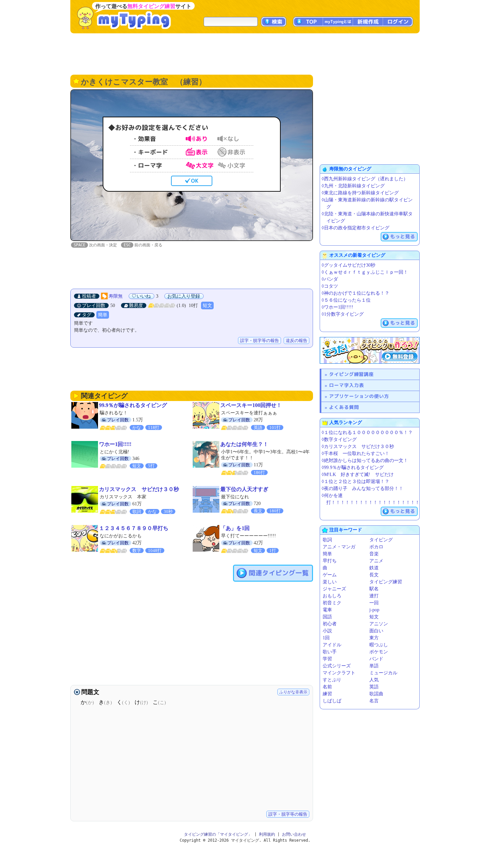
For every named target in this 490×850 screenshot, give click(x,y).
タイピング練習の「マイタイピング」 (218, 834)
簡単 (102, 314)
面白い (376, 630)
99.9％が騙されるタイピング (133, 405)
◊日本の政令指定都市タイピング (355, 227)
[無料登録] (370, 350)
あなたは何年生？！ (244, 444)
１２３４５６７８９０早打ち (133, 528)
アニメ (376, 560)
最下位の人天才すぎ (244, 489)
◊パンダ (330, 279)
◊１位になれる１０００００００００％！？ (367, 432)
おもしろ (332, 595)
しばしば (332, 700)
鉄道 (374, 567)
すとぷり (332, 679)
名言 (374, 700)
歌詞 (327, 539)
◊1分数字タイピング (343, 314)
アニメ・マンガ (339, 546)
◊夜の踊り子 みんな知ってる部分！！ (362, 488)
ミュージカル (383, 672)
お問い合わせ (294, 834)
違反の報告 (296, 340)
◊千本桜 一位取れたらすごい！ (355, 453)
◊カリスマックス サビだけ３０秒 (358, 446)
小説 (327, 630)
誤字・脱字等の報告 (259, 340)
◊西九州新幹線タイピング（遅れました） (365, 178)
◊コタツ (330, 286)
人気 (374, 679)
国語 (327, 616)
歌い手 (330, 651)
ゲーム (330, 574)
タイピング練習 (385, 581)
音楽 (374, 553)
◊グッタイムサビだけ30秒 (348, 265)
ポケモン (378, 651)
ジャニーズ (334, 588)
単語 (374, 665)
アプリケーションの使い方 (359, 396)
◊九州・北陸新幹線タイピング (353, 185)
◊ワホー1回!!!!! (337, 307)
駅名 (374, 588)
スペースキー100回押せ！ (251, 405)
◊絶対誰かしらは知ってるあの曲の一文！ (365, 460)
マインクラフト (339, 672)
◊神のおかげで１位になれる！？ (355, 293)
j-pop (374, 609)
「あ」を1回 (235, 528)
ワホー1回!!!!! (115, 444)
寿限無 (116, 296)
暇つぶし (378, 644)
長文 (374, 574)
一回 (374, 602)
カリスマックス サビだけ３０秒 (139, 489)
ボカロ (376, 546)
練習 (327, 693)
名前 (327, 686)
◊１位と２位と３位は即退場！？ (355, 481)
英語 (374, 686)
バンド (376, 658)
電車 (327, 609)
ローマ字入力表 (346, 385)
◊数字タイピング (339, 439)
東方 (374, 637)
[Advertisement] (245, 53)
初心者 (330, 623)
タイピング (381, 539)
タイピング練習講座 (351, 374)
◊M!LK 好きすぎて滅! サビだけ (358, 474)
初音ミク (332, 602)
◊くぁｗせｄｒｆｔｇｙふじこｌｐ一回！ (365, 272)
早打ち (330, 560)
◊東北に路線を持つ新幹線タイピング (360, 192)
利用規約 (267, 834)
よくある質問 (344, 407)
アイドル (332, 644)
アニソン (378, 623)
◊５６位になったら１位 (346, 300)
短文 (207, 305)
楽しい (330, 581)
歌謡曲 (376, 693)
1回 (326, 637)
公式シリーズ (337, 665)
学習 (327, 658)
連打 (374, 595)
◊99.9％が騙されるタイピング (353, 467)
